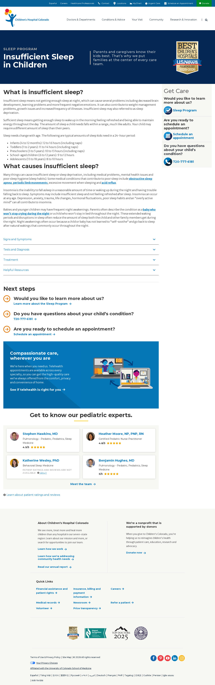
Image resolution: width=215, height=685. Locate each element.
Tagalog (128, 675)
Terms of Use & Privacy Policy (45, 657)
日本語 (138, 675)
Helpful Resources (16, 270)
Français (112, 675)
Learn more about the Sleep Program (41, 303)
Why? (43, 473)
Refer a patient (120, 602)
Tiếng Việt (45, 675)
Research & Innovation (183, 19)
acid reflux (109, 182)
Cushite (147, 675)
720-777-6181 (23, 319)
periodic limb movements (30, 182)
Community (156, 19)
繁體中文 (65, 675)
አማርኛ (84, 675)
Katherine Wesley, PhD (41, 460)
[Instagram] (182, 658)
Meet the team (81, 484)
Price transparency (85, 608)
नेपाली (120, 675)
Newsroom (80, 602)
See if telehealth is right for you (35, 390)
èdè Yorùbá (37, 680)
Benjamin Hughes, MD (116, 460)
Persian (157, 675)
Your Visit (137, 19)
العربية (92, 675)
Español (53, 3)
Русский (75, 675)
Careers (63, 3)
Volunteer (42, 608)
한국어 (56, 675)
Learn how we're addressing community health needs (56, 558)
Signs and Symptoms (17, 239)
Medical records (46, 602)
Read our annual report (53, 567)
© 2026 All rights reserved (86, 657)
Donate (205, 3)
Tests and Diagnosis (16, 249)
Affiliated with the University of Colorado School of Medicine (60, 668)
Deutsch (101, 675)
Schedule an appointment (183, 136)
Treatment (10, 259)
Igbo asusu (168, 675)
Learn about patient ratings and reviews (33, 494)
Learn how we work (50, 549)
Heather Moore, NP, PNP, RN (121, 434)
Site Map (66, 657)
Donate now (134, 552)
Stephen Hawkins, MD (40, 434)
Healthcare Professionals (82, 3)
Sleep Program (185, 110)
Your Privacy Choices (47, 663)
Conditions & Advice (113, 19)
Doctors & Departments (81, 19)
